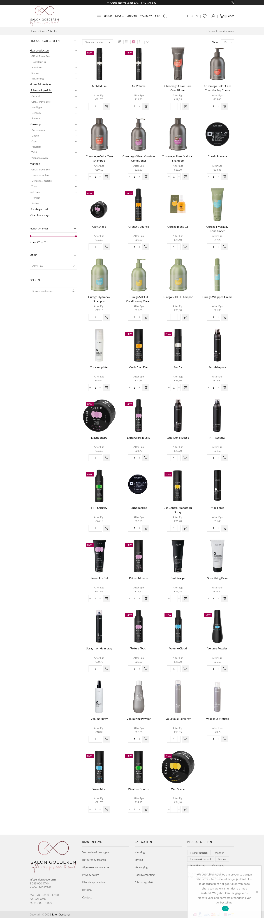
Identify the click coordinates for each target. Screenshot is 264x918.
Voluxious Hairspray (178, 718)
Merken (131, 16)
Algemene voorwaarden (96, 867)
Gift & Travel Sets (40, 56)
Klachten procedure (93, 882)
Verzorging (37, 78)
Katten (35, 203)
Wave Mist (99, 789)
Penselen (36, 146)
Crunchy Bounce (138, 226)
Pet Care (35, 192)
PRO (157, 16)
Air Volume (138, 86)
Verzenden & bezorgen (95, 852)
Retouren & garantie (94, 859)
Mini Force (217, 507)
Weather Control (138, 789)
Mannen (35, 163)
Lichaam (36, 112)
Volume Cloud (178, 648)
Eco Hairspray (217, 367)
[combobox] (53, 266)
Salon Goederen (61, 914)
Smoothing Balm (217, 578)
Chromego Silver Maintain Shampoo (178, 158)
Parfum (35, 118)
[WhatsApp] (197, 16)
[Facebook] (187, 16)
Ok (225, 908)
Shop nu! (152, 2)
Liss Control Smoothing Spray (177, 510)
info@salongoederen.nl (43, 879)
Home (108, 16)
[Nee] (257, 892)
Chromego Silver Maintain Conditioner (138, 158)
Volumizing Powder (139, 718)
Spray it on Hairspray (99, 648)
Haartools (37, 67)
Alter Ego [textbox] (37, 265)
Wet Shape (178, 789)
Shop (118, 16)
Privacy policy (90, 874)
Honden (35, 197)
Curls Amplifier (99, 367)
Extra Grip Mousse (138, 437)
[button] (106, 106)
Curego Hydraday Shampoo (99, 299)
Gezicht (35, 96)
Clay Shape (99, 226)
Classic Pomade (217, 156)
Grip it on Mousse (178, 437)
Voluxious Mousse (217, 718)
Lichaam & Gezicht (200, 858)
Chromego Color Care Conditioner (177, 88)
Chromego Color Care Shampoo (99, 158)
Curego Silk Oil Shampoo (178, 297)
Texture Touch (138, 648)
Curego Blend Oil (178, 226)
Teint (34, 152)
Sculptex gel (178, 578)
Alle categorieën (144, 882)
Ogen (34, 141)
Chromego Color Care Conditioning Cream (217, 88)
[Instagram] (192, 16)
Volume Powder (217, 648)
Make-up (35, 124)
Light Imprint (139, 507)
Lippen (35, 135)
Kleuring (140, 852)
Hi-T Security (217, 437)
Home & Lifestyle (40, 84)
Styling (35, 72)
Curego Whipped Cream (217, 297)
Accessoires (38, 130)
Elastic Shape (99, 437)
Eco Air (177, 367)
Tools (34, 186)
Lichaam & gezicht (41, 90)
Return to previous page (221, 30)
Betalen (87, 889)
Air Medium (99, 86)
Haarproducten (39, 50)
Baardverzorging (145, 874)
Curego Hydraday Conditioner (217, 229)
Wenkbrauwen (39, 157)
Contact (146, 16)
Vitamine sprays (40, 215)
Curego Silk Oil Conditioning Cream (138, 299)
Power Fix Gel (99, 578)
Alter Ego (99, 95)
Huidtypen (37, 107)
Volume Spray (99, 718)
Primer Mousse (138, 578)
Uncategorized (39, 209)
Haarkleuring (38, 61)
